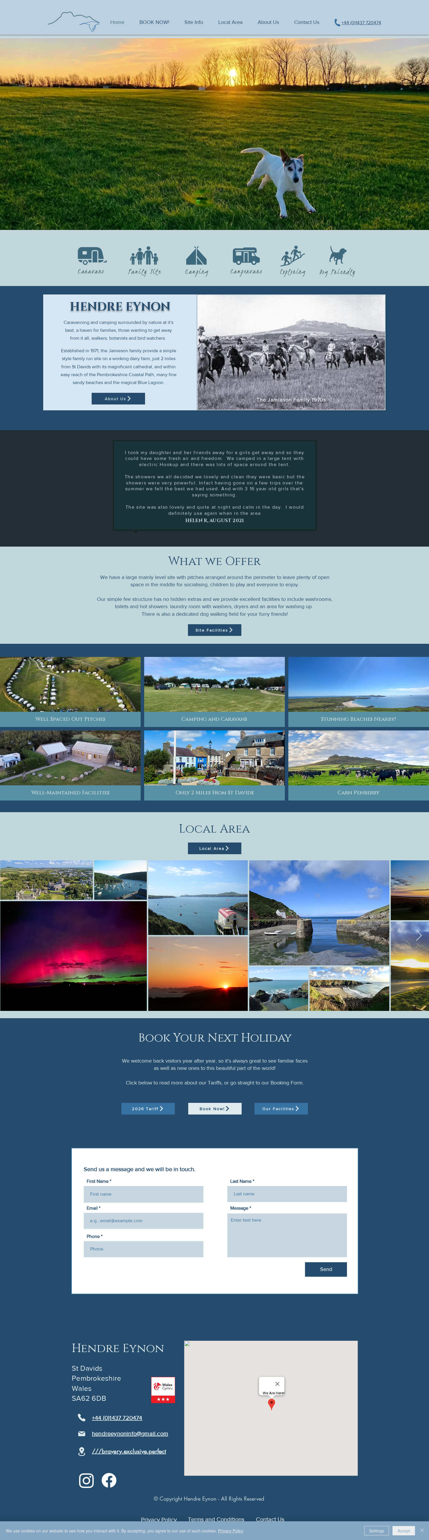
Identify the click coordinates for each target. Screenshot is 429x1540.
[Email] (81, 1434)
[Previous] (23, 488)
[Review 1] (204, 531)
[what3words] (82, 1451)
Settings (376, 1531)
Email (92, 1208)
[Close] (421, 1530)
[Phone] (81, 1417)
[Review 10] (190, 532)
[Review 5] (239, 532)
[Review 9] (184, 532)
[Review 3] (212, 532)
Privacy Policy (230, 1531)
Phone (93, 1236)
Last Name (241, 1181)
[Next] (405, 488)
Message (239, 1208)
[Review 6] (232, 532)
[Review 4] (225, 532)
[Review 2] (218, 532)
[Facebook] (109, 1480)
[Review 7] (245, 532)
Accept (403, 1531)
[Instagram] (86, 1480)
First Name (98, 1181)
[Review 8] (197, 532)
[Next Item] (419, 935)
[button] (193, 22)
